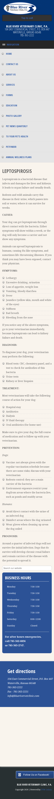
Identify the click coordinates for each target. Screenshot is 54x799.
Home (9, 53)
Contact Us (12, 64)
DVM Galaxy (46, 789)
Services (10, 84)
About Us (11, 74)
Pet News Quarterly (16, 126)
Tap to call (27, 18)
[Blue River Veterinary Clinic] (20, 7)
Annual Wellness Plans (19, 157)
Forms (9, 95)
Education (11, 105)
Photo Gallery (14, 115)
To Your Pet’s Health (17, 136)
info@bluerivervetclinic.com (23, 696)
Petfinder (11, 146)
